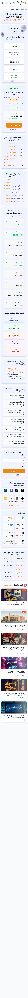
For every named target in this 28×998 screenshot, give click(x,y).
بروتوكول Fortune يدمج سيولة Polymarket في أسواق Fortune (16, 672)
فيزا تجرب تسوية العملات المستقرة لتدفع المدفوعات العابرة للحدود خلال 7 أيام (15, 603)
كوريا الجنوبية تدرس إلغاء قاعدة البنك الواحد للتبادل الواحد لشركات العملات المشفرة (14, 626)
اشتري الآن (14, 125)
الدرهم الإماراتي (20, 569)
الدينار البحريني (22, 457)
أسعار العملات (24, 9)
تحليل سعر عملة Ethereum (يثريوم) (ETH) (16, 362)
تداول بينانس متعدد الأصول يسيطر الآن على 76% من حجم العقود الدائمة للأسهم (14, 694)
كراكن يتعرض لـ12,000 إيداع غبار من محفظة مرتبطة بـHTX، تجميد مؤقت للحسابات (14, 716)
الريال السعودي (20, 561)
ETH (24, 464)
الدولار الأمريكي (20, 565)
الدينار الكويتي (20, 572)
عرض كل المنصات (14, 505)
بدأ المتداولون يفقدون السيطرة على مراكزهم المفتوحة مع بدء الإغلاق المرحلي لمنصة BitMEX (14, 649)
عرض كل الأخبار (7, 585)
